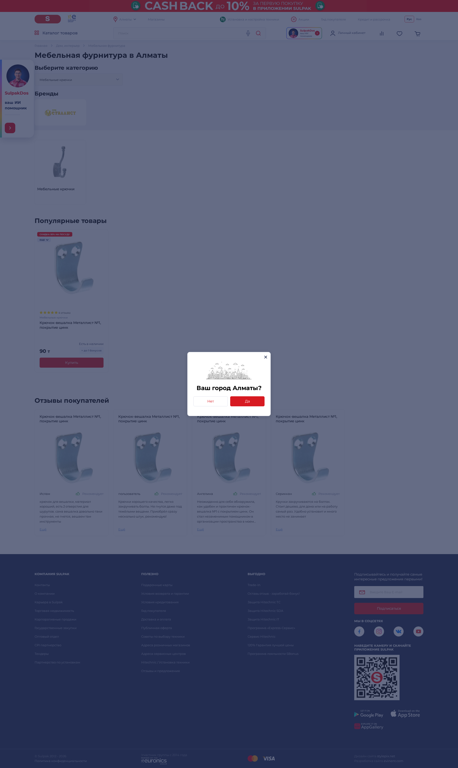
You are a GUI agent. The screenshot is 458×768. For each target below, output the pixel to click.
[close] (265, 357)
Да (247, 401)
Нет (210, 401)
